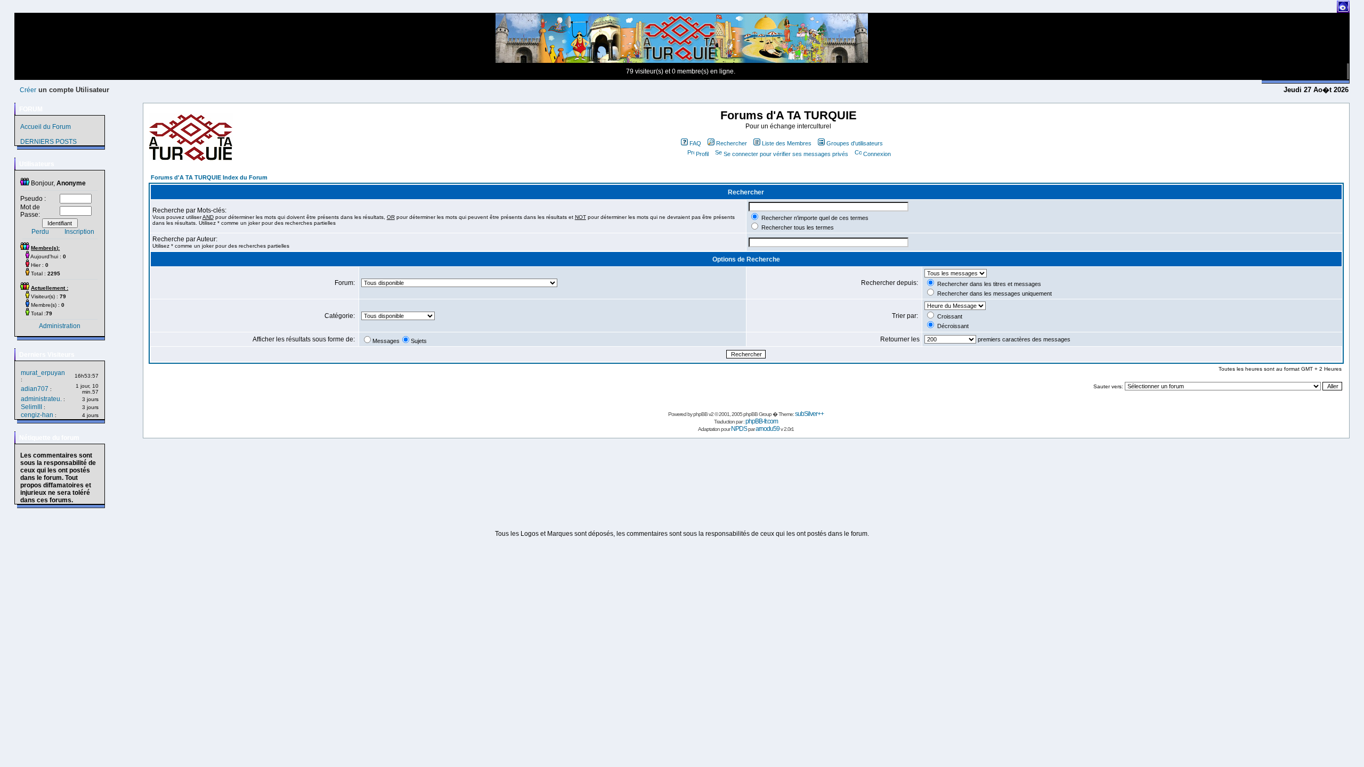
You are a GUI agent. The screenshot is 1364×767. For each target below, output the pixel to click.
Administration (59, 326)
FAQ (695, 143)
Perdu (40, 231)
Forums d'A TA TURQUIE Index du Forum (209, 177)
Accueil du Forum (45, 126)
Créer (28, 90)
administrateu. (41, 399)
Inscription (79, 231)
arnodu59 (768, 429)
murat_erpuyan (43, 373)
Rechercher (731, 143)
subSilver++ (809, 414)
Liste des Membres (786, 143)
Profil (702, 154)
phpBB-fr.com (761, 421)
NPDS (739, 429)
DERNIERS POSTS (48, 141)
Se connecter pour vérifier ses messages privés (786, 154)
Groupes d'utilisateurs (854, 143)
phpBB (700, 414)
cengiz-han (37, 415)
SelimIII (31, 407)
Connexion (877, 154)
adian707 (34, 389)
